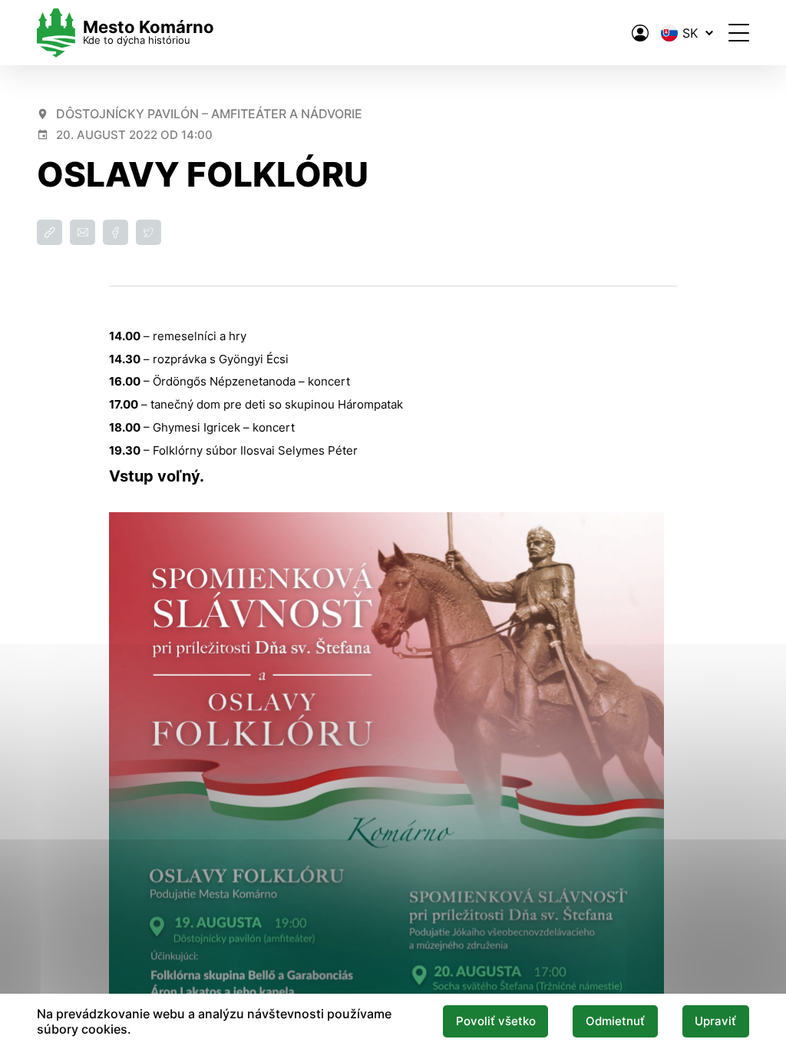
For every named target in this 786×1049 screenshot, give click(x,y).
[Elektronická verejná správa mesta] (640, 33)
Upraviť (715, 1021)
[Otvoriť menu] (738, 32)
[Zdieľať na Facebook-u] (115, 232)
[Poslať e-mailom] (82, 232)
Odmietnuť (615, 1021)
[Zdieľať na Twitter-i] (148, 232)
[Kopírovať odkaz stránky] (49, 232)
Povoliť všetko (496, 1021)
